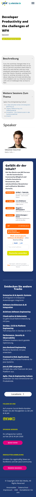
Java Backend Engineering (14, 347)
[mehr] (8, 116)
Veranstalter (11, 487)
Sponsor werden (13, 443)
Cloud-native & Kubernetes (15, 316)
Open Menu (33, 3)
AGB (16, 490)
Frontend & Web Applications (16, 357)
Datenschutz (23, 487)
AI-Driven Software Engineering (17, 312)
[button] (18, 394)
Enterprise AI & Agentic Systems (17, 295)
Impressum (7, 490)
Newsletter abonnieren (15, 468)
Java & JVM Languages (12, 366)
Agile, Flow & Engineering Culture (11, 39)
